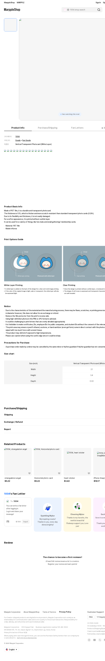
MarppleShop (9, 3)
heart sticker (69, 478)
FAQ (90, 617)
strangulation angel (13, 478)
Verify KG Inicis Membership (27, 638)
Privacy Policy (65, 612)
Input (25, 522)
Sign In (98, 3)
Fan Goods (26, 140)
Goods (17, 140)
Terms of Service (49, 612)
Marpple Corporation (12, 612)
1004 (17, 137)
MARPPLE (20, 3)
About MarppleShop (31, 612)
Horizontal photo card (43, 478)
